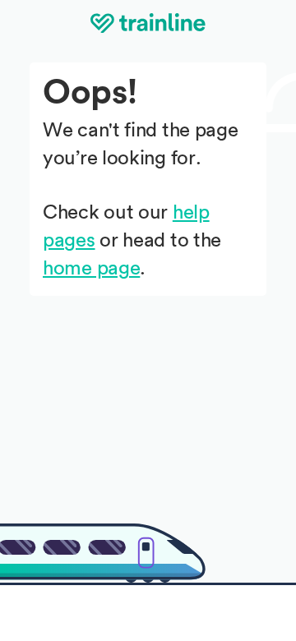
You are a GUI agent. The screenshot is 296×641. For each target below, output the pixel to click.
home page (91, 269)
